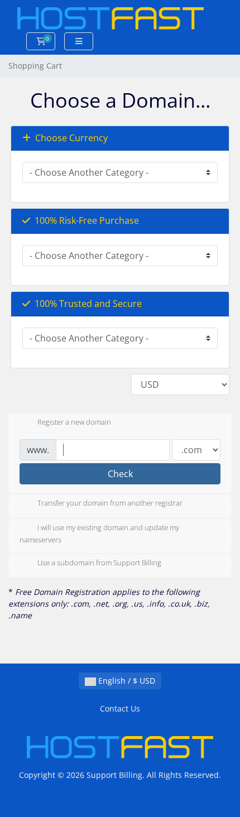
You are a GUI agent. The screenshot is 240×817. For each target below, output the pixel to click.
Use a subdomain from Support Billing (99, 563)
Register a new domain (74, 422)
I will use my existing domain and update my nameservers (99, 533)
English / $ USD (125, 680)
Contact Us (120, 708)
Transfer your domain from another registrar (110, 503)
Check (120, 474)
